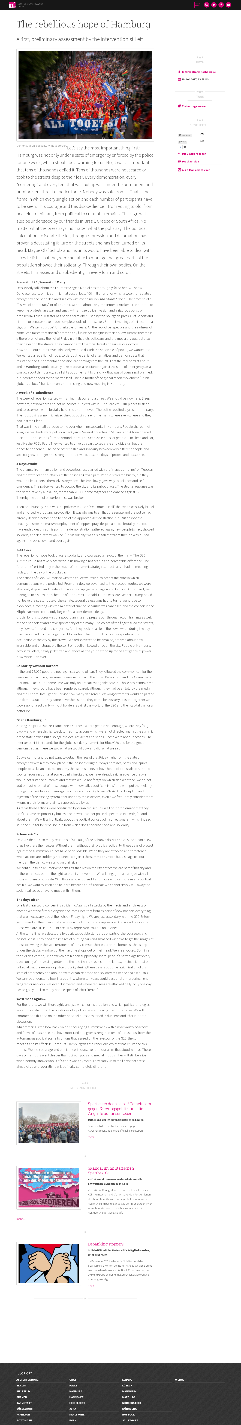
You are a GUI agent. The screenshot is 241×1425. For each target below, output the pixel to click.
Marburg (128, 1397)
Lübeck (127, 1385)
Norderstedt (131, 1403)
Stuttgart (130, 1420)
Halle (73, 1385)
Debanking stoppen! (106, 1244)
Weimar (180, 1379)
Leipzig (127, 1379)
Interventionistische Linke (30, 5)
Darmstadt (24, 1403)
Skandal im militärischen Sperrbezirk (111, 1171)
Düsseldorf (24, 1408)
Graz (72, 1379)
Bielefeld (23, 1391)
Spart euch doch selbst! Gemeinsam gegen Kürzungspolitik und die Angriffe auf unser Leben (119, 1108)
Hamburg (75, 1391)
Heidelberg (77, 1403)
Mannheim (129, 1391)
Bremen (21, 1397)
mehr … (93, 1137)
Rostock (128, 1414)
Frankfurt (24, 1414)
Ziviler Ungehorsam (194, 106)
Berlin (21, 1385)
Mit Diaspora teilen (194, 153)
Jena (72, 1408)
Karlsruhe (77, 1414)
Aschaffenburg (27, 1379)
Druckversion (190, 161)
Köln (72, 1420)
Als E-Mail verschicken (196, 170)
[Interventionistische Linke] (12, 6)
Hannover (76, 1397)
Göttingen (24, 1420)
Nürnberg (129, 1408)
